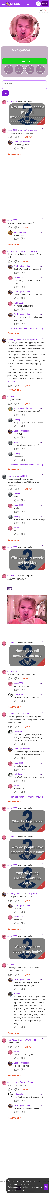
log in (44, 3)
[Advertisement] (24, 184)
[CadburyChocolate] (10, 142)
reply (29, 137)
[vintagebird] (10, 695)
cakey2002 (32, 339)
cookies (18, 1181)
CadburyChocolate (28, 129)
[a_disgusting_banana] (10, 409)
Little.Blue (24, 713)
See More (11, 381)
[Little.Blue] (10, 732)
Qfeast (4, 1181)
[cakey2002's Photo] (27, 610)
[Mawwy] (10, 420)
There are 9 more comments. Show (25, 328)
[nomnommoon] (10, 232)
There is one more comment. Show (25, 464)
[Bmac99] (10, 994)
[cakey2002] (24, 28)
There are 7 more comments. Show (25, 796)
